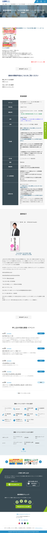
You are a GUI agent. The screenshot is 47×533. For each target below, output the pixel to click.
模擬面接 (12, 339)
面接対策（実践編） (38, 342)
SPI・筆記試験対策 (8, 414)
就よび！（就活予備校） (21, 340)
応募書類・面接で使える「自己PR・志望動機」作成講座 (12, 342)
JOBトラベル (15, 365)
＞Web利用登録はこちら (26, 137)
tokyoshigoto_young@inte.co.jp (28, 180)
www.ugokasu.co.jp (7, 272)
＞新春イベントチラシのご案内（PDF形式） (30, 167)
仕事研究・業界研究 (10, 337)
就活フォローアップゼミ (39, 437)
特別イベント (5, 81)
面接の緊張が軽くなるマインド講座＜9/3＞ (11, 351)
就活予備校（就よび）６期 (7, 336)
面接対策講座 (28, 340)
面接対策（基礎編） (30, 342)
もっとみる (23, 451)
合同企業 (4, 365)
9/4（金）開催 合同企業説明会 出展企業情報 (11, 374)
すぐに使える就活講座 (14, 352)
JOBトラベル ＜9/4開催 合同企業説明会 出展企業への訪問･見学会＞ (17, 385)
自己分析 (4, 337)
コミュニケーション (6, 339)
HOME (3, 4)
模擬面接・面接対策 (25, 337)
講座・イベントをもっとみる (24, 393)
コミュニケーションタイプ (17, 443)
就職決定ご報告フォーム (45, 130)
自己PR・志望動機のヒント (7, 340)
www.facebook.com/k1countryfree (11, 275)
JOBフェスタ (5, 437)
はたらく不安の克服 (30, 420)
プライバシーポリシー (39, 527)
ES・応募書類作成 (17, 337)
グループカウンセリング (36, 340)
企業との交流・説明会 (14, 375)
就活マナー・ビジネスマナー (20, 339)
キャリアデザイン (8, 409)
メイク (3, 443)
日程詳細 (9, 333)
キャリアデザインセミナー (17, 437)
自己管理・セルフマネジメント (32, 339)
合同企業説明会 (9, 365)
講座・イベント (7, 4)
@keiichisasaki (10, 278)
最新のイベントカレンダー (8, 87)
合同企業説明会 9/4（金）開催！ (8, 363)
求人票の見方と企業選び (34, 337)
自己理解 (15, 340)
